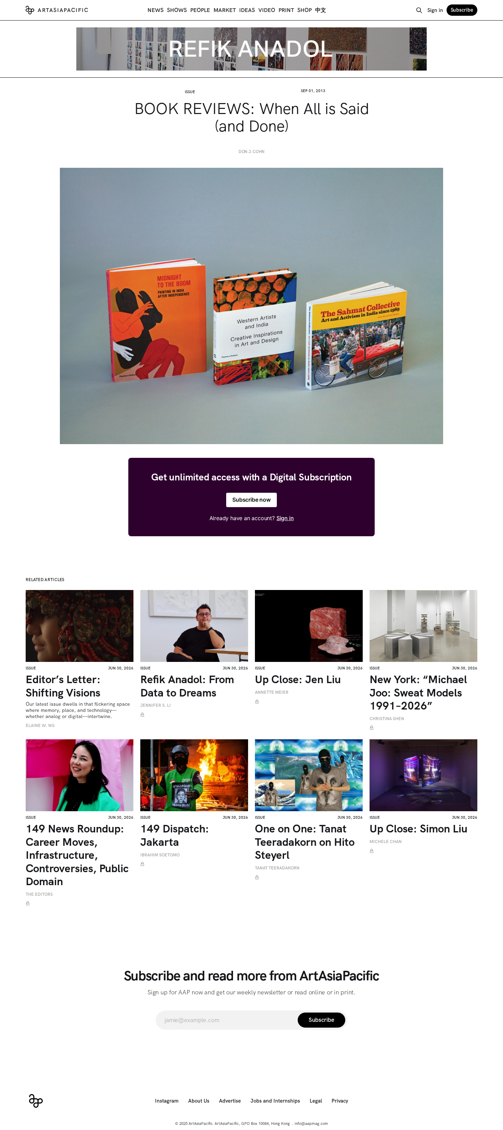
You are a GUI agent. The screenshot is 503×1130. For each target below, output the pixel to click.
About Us (198, 1100)
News (155, 10)
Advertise (230, 1100)
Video (266, 10)
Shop (304, 10)
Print (286, 10)
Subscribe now (251, 499)
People (200, 10)
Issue (190, 91)
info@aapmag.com (311, 1123)
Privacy (340, 1100)
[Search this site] (419, 10)
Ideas (247, 10)
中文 (320, 10)
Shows (177, 10)
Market (225, 10)
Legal (316, 1100)
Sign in (435, 10)
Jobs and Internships (275, 1100)
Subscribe (462, 10)
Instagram (167, 1100)
